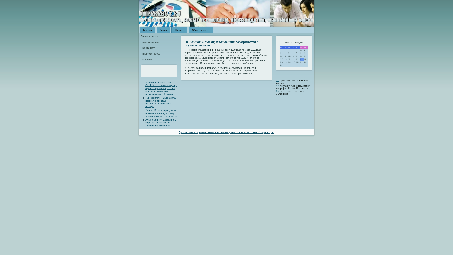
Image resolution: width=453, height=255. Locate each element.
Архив (163, 30)
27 (294, 62)
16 (305, 56)
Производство (148, 48)
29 (301, 62)
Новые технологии (150, 42)
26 (289, 62)
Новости (179, 30)
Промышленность (150, 36)
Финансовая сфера (150, 54)
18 (286, 59)
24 (281, 62)
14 (297, 56)
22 (301, 59)
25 (286, 62)
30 (305, 62)
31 (281, 65)
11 (285, 56)
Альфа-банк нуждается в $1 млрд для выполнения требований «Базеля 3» (160, 122)
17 (281, 59)
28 (297, 62)
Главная (147, 30)
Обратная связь (200, 30)
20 (294, 59)
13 (294, 56)
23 (305, 59)
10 (281, 56)
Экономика (146, 59)
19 (289, 59)
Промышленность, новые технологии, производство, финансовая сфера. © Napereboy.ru (226, 132)
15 (301, 56)
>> (277, 80)
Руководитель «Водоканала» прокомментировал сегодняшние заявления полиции (161, 102)
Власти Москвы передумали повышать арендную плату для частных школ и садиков (161, 113)
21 (297, 59)
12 (289, 56)
